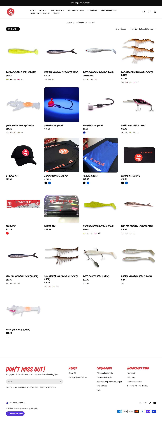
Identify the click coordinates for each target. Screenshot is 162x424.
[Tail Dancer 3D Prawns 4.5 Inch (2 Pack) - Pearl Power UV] (53, 286)
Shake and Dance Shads (133, 125)
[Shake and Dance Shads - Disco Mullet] (134, 132)
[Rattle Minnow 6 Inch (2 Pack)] (138, 255)
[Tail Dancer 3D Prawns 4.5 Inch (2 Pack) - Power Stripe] (57, 286)
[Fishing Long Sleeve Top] (61, 155)
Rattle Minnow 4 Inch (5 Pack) (98, 72)
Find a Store (102, 386)
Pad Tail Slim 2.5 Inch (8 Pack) (21, 72)
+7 (137, 132)
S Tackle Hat (12, 175)
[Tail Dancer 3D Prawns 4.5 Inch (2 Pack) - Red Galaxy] (49, 286)
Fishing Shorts (90, 175)
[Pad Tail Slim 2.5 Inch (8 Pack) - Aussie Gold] (7, 79)
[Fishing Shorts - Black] (84, 183)
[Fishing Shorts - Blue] (88, 183)
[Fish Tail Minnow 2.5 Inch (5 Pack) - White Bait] (53, 79)
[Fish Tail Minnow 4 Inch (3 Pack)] (138, 205)
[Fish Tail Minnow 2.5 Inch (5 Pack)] (61, 51)
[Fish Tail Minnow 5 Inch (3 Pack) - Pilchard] (11, 283)
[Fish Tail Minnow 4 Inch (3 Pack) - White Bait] (130, 233)
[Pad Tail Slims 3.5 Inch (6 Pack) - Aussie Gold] (84, 233)
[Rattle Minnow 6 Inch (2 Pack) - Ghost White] (122, 283)
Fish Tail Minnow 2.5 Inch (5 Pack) (61, 72)
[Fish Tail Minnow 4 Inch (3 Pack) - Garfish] (122, 233)
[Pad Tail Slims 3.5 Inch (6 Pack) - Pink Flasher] (95, 233)
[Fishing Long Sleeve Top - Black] (45, 183)
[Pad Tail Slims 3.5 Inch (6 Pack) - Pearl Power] (91, 233)
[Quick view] (37, 39)
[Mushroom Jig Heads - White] (88, 132)
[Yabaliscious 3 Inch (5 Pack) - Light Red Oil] (11, 132)
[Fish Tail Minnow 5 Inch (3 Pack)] (23, 255)
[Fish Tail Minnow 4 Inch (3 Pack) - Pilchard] (126, 233)
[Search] (143, 12)
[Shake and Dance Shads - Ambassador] (122, 132)
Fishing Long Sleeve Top (56, 175)
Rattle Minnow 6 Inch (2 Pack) (136, 276)
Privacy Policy (50, 387)
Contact (131, 373)
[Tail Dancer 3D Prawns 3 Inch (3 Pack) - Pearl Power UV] (130, 82)
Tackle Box (50, 226)
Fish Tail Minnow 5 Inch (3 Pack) (22, 276)
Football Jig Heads (53, 125)
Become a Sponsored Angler (109, 381)
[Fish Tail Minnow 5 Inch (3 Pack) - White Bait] (15, 283)
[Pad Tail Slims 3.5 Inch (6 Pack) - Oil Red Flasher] (88, 233)
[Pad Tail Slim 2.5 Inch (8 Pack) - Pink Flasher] (18, 79)
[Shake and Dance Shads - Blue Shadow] (126, 132)
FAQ (98, 390)
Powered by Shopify (29, 408)
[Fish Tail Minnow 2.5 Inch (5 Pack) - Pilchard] (49, 79)
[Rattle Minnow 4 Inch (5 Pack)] (100, 51)
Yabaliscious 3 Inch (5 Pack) (19, 125)
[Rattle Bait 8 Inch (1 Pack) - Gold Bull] (88, 283)
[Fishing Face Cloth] (138, 155)
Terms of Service (134, 381)
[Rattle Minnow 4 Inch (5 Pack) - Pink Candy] (95, 79)
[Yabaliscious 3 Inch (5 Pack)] (23, 104)
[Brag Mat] (23, 205)
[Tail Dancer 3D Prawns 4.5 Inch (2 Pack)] (61, 255)
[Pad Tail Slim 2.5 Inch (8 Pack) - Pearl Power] (15, 79)
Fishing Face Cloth (130, 175)
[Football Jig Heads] (61, 104)
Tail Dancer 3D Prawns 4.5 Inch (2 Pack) (61, 278)
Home (69, 22)
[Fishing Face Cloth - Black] (122, 183)
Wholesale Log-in (104, 377)
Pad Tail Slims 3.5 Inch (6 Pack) (98, 226)
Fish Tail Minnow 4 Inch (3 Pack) (137, 226)
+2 (22, 79)
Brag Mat (10, 226)
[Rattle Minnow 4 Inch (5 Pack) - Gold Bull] (88, 79)
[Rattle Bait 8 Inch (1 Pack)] (100, 255)
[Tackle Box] (61, 205)
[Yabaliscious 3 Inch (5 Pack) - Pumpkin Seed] (15, 132)
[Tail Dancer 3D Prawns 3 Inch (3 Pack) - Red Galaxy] (126, 82)
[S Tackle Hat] (23, 155)
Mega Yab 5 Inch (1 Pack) (18, 329)
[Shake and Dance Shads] (138, 104)
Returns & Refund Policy (137, 386)
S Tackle (16, 408)
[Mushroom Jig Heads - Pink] (84, 132)
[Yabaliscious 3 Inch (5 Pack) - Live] (7, 132)
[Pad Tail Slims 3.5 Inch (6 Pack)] (100, 205)
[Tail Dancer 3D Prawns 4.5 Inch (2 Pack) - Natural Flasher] (45, 286)
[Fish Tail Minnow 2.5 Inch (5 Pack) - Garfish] (45, 79)
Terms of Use (37, 387)
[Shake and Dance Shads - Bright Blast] (130, 132)
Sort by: (133, 29)
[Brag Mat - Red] (7, 233)
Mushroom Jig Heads (93, 125)
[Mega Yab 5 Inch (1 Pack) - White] (7, 336)
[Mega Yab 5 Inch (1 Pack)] (23, 309)
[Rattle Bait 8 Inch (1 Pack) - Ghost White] (84, 283)
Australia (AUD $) (16, 403)
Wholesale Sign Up (105, 373)
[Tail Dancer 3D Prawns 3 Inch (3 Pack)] (138, 51)
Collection (80, 22)
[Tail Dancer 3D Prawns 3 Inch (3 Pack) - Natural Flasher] (122, 82)
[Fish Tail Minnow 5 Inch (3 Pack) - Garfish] (7, 283)
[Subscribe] (60, 381)
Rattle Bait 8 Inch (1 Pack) (96, 276)
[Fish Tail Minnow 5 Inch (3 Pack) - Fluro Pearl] (18, 283)
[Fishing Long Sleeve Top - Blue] (49, 183)
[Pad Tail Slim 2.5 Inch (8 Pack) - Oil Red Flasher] (11, 79)
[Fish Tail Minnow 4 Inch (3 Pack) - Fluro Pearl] (134, 233)
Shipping (131, 377)
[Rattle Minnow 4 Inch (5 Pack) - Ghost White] (84, 79)
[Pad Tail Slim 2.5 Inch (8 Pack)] (23, 51)
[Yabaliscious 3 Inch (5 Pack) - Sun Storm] (18, 132)
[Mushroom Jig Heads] (100, 104)
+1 (22, 132)
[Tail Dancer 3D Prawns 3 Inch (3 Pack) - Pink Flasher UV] (134, 82)
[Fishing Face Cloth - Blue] (126, 183)
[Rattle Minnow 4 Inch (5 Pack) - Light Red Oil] (91, 79)
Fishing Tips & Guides (78, 377)
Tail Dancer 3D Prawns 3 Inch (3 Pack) (137, 74)
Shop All (72, 373)
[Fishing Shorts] (100, 155)
